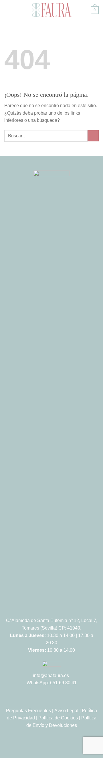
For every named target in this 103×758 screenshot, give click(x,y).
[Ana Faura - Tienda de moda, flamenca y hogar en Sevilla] (51, 10)
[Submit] (93, 135)
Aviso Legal (66, 710)
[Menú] (7, 10)
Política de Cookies (58, 717)
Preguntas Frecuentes (28, 710)
